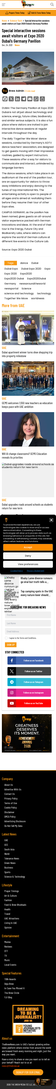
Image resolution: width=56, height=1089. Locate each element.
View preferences (28, 564)
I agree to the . (22, 638)
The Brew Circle (11, 992)
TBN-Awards (10, 979)
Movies (7, 942)
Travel (7, 913)
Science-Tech (16, 20)
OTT (6, 951)
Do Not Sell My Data (13, 825)
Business (8, 867)
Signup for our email (28, 1072)
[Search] (52, 4)
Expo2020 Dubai (14, 278)
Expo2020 (26, 273)
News (17, 45)
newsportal (11, 288)
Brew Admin (16, 90)
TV (5, 955)
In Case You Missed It (14, 988)
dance (24, 263)
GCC (6, 844)
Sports (7, 872)
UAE (4, 348)
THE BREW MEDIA (18, 1084)
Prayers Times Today (16, 13)
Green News (10, 862)
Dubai (34, 263)
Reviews (8, 946)
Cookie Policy (16, 570)
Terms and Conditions (28, 638)
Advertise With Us (12, 789)
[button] (51, 520)
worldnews (37, 298)
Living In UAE (10, 922)
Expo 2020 (10, 273)
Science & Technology (14, 876)
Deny (28, 555)
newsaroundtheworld (32, 283)
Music (7, 960)
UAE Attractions (11, 918)
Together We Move (16, 298)
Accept (28, 547)
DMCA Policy (10, 816)
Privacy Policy (11, 798)
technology (44, 293)
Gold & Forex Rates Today (41, 13)
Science (26, 288)
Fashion (8, 900)
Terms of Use (10, 803)
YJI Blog (8, 997)
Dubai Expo (11, 268)
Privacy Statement (35, 570)
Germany (10, 283)
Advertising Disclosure (15, 821)
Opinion (8, 927)
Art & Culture (10, 895)
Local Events (10, 964)
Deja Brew (9, 983)
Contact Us (9, 793)
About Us (8, 784)
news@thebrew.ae (10, 1065)
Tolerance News (11, 858)
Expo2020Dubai (36, 278)
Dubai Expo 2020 (31, 268)
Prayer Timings (11, 891)
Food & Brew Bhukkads (15, 904)
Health (7, 909)
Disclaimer (9, 812)
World (6, 853)
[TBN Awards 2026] (28, 733)
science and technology (19, 293)
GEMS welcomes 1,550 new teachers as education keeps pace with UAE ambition (27, 404)
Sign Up (11, 644)
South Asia (9, 849)
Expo (47, 268)
